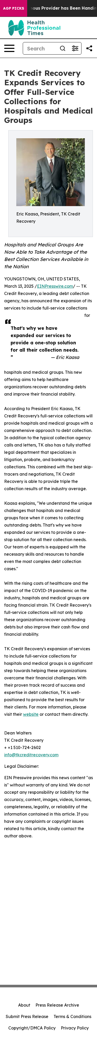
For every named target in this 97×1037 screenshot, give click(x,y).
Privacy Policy (75, 1028)
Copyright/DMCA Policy (32, 1028)
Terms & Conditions (72, 1016)
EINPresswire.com (55, 286)
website (31, 714)
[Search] (62, 48)
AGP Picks (13, 8)
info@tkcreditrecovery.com (31, 754)
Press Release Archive (57, 1005)
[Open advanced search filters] (75, 48)
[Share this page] (89, 48)
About (24, 1005)
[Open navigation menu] (9, 48)
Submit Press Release (27, 1016)
